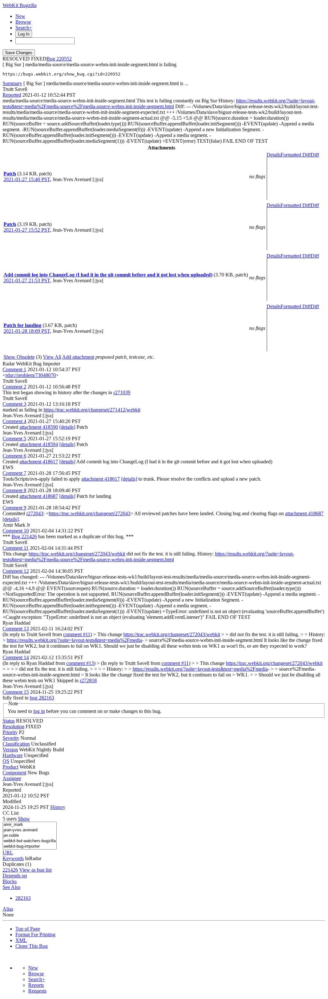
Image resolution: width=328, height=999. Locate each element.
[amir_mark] (29, 824)
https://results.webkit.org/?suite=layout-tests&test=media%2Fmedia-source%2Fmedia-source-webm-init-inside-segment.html (159, 103)
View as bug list (35, 870)
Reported (12, 95)
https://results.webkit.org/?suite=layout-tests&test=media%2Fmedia (74, 640)
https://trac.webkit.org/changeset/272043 (89, 513)
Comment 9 (14, 507)
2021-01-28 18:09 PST (27, 331)
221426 (10, 870)
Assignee (12, 778)
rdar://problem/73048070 (30, 375)
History (57, 807)
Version (10, 749)
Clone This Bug (31, 946)
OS (6, 761)
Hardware (13, 755)
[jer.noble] (29, 835)
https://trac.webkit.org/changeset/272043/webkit (77, 553)
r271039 (121, 392)
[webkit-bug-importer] (29, 846)
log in (39, 711)
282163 (23, 898)
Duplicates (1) (17, 864)
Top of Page (27, 928)
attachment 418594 (39, 444)
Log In (23, 34)
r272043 (34, 513)
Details (273, 154)
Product (10, 767)
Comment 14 (16, 657)
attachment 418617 (39, 461)
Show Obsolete (19, 357)
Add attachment (78, 357)
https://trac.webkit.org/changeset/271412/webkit (92, 409)
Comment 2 (14, 386)
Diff (315, 154)
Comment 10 (16, 530)
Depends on (15, 875)
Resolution (13, 726)
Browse (23, 22)
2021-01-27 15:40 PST (27, 179)
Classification (16, 744)
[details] (67, 427)
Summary (12, 83)
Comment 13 (16, 628)
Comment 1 (14, 369)
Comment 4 (14, 421)
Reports (36, 985)
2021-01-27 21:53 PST (27, 280)
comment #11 (76, 634)
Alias (8, 909)
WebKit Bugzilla (20, 5)
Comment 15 (16, 692)
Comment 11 (16, 548)
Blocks (10, 881)
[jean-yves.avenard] (29, 830)
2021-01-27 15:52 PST (27, 230)
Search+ (23, 27)
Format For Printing (35, 934)
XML (21, 940)
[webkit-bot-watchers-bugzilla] (29, 841)
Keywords (13, 858)
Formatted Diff (296, 154)
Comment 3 (14, 404)
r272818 (88, 680)
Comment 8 (14, 490)
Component (14, 772)
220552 (64, 58)
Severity (11, 738)
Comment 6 (14, 456)
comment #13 (80, 663)
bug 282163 (42, 697)
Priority (10, 732)
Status (9, 720)
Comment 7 (14, 473)
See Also (11, 887)
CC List (11, 813)
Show (24, 818)
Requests (37, 991)
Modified (12, 801)
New (20, 16)
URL (8, 852)
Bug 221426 (24, 536)
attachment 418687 (39, 496)
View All (52, 357)
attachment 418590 (39, 427)
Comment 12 (16, 571)
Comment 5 (14, 438)
